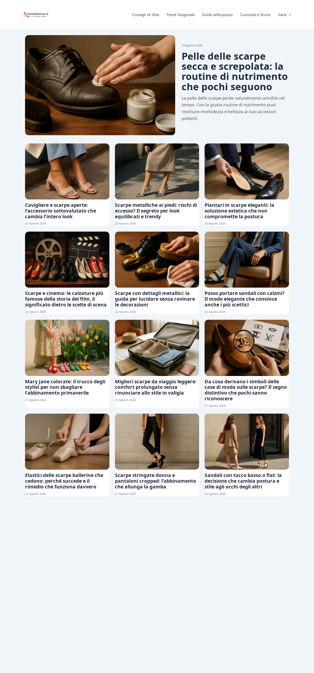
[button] (289, 15)
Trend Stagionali (180, 14)
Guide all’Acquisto (217, 14)
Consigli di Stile (145, 14)
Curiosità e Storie (255, 14)
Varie (282, 14)
